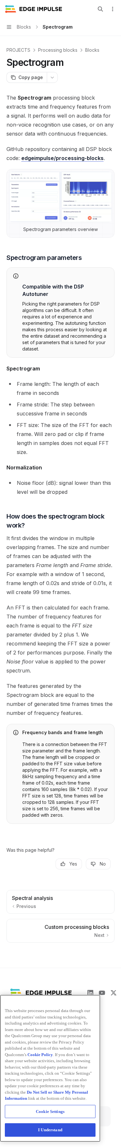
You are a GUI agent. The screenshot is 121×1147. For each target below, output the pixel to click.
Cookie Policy (40, 1054)
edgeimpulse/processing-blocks (62, 158)
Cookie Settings (50, 1111)
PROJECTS (18, 50)
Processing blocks (57, 50)
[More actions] (112, 8)
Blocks (92, 50)
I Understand (50, 1129)
